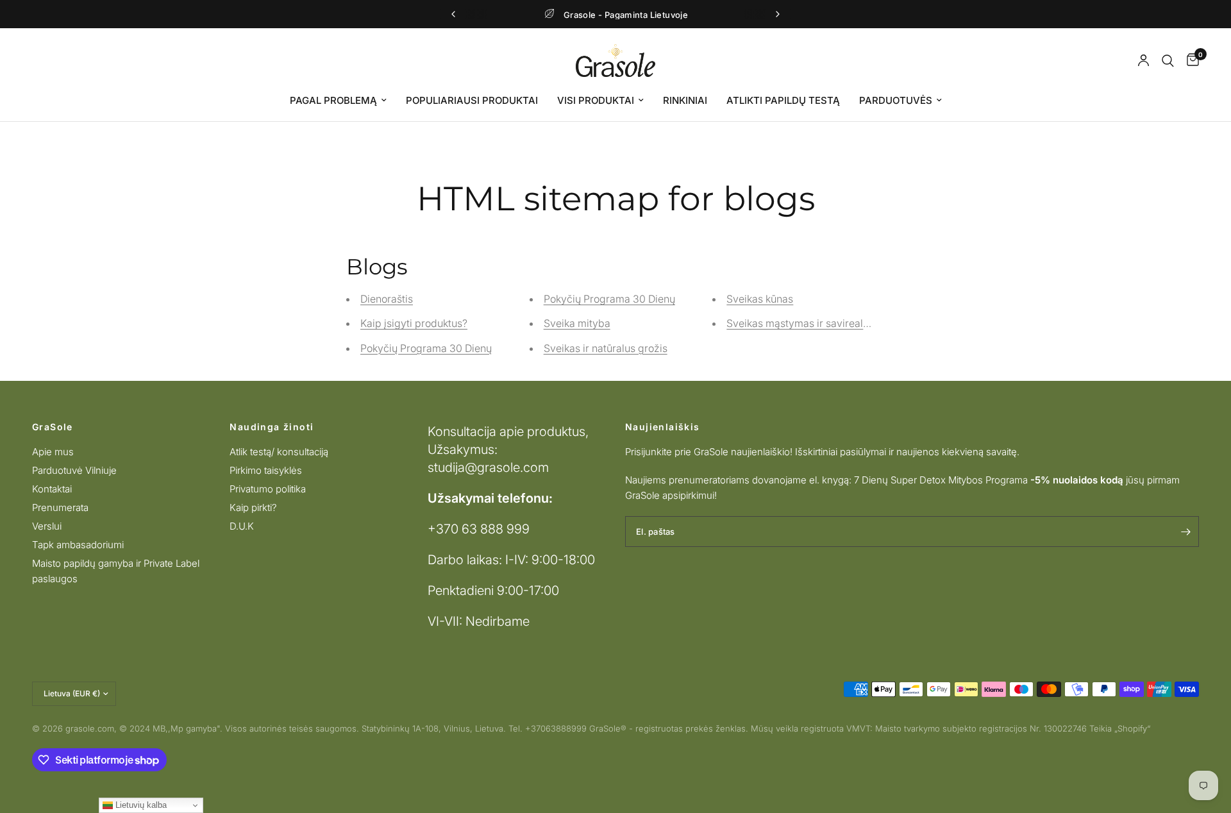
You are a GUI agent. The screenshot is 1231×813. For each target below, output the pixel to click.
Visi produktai (595, 100)
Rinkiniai (685, 100)
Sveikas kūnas (759, 298)
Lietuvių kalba (140, 805)
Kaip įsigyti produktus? (413, 323)
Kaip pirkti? (253, 507)
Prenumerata (60, 507)
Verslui (47, 526)
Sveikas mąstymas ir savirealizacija (810, 323)
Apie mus (53, 452)
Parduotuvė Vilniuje (74, 470)
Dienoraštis (386, 298)
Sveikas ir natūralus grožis (605, 348)
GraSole (52, 427)
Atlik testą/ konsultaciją (279, 452)
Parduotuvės (895, 100)
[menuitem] (338, 101)
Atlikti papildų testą (783, 100)
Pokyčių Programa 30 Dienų (426, 348)
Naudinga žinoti (272, 427)
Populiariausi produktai (472, 100)
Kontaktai (52, 489)
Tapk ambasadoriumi (78, 545)
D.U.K (242, 526)
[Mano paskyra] (1143, 61)
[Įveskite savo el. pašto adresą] (1186, 531)
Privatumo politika (268, 489)
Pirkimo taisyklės (266, 470)
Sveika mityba (577, 323)
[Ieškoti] (1167, 61)
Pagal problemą (333, 100)
